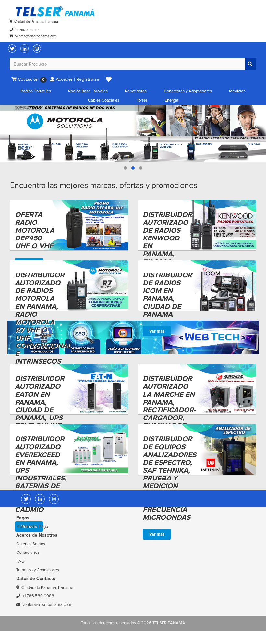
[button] (108, 79)
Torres (142, 100)
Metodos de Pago (32, 526)
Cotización (30, 79)
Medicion (237, 91)
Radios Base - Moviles (88, 91)
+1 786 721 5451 (27, 30)
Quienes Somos (30, 544)
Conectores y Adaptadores (188, 91)
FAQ (20, 561)
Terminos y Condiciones (37, 570)
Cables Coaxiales (103, 100)
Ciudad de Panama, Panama (36, 21)
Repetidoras (136, 91)
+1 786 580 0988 (38, 596)
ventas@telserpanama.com (36, 36)
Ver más (156, 331)
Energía (171, 100)
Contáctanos (27, 552)
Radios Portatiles (35, 91)
